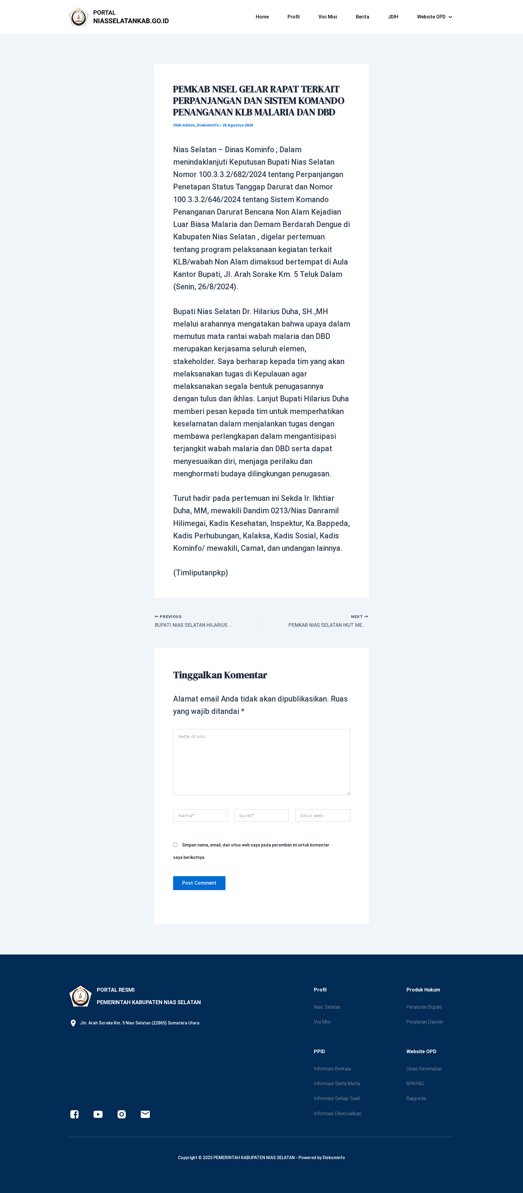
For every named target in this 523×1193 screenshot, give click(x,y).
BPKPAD (415, 1083)
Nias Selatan (327, 1007)
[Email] (145, 1114)
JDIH (393, 17)
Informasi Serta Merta (337, 1083)
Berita (362, 17)
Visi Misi (327, 17)
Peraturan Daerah (424, 1022)
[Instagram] (121, 1114)
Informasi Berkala (332, 1069)
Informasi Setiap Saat (337, 1098)
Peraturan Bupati (424, 1007)
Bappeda (416, 1098)
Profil (294, 17)
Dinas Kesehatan (424, 1069)
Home (262, 17)
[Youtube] (98, 1114)
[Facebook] (74, 1114)
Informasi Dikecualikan (337, 1113)
